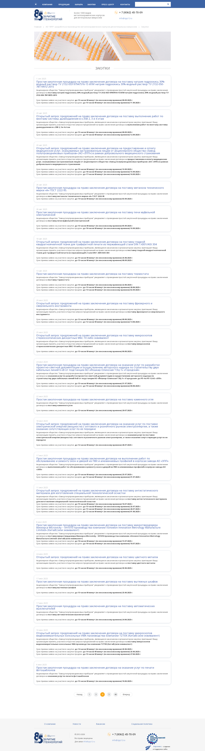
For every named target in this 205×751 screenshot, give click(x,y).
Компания (47, 5)
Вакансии (100, 724)
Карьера (79, 5)
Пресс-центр (108, 5)
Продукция (63, 5)
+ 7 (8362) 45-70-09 (131, 12)
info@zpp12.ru (125, 18)
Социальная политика (141, 724)
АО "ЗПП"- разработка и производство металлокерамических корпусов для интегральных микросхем (91, 26)
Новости (77, 724)
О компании (50, 724)
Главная (37, 26)
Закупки (91, 5)
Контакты (125, 5)
